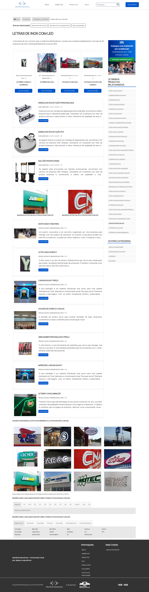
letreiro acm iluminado (117, 159)
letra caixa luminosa (116, 132)
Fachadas (112, 261)
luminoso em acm (115, 164)
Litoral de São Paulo (85, 523)
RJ (24, 504)
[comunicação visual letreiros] (117, 436)
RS (55, 504)
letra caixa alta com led (117, 191)
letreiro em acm (114, 100)
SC (50, 504)
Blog (87, 5)
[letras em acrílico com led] (117, 481)
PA (89, 504)
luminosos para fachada (117, 146)
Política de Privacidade (86, 574)
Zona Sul (49, 523)
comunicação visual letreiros (119, 182)
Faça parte (132, 5)
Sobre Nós (59, 5)
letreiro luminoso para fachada (120, 123)
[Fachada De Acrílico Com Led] (25, 330)
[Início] (22, 4)
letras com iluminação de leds (119, 219)
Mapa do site (86, 565)
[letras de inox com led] (35, 202)
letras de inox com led (116, 223)
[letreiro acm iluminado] (87, 459)
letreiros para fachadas (117, 95)
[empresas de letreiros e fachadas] (87, 436)
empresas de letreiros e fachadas (120, 187)
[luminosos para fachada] (27, 459)
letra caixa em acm (115, 114)
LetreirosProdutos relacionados (116, 82)
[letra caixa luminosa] (57, 481)
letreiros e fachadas (116, 109)
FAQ (83, 561)
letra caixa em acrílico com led (119, 200)
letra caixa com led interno (118, 127)
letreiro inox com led (116, 205)
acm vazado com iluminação (118, 178)
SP (40, 504)
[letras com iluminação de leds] (27, 436)
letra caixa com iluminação (118, 168)
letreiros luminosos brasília (119, 232)
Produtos (73, 5)
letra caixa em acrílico (117, 105)
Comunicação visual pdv (117, 252)
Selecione (17, 504)
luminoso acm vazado (116, 141)
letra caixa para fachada (117, 118)
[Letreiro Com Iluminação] (25, 414)
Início (47, 5)
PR (45, 504)
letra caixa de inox (115, 214)
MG (30, 504)
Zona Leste (59, 523)
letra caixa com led (115, 91)
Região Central (19, 523)
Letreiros (112, 256)
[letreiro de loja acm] (57, 459)
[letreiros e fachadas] (57, 436)
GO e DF (77, 504)
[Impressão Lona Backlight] (25, 386)
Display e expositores (116, 247)
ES (35, 504)
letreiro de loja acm (116, 228)
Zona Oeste (40, 523)
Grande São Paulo (71, 523)
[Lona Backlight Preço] (25, 301)
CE (70, 504)
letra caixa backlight (79, 25)
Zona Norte (30, 523)
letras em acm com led (116, 155)
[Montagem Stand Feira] (25, 245)
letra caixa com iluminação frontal (60, 25)
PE (60, 504)
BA (65, 504)
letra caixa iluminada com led (119, 173)
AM (84, 504)
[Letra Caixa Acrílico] (25, 273)
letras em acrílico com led (39, 25)
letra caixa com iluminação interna (121, 150)
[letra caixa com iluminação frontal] (117, 459)
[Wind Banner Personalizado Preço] (25, 358)
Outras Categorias (119, 241)
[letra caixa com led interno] (87, 481)
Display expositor (112, 550)
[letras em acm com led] (27, 481)
